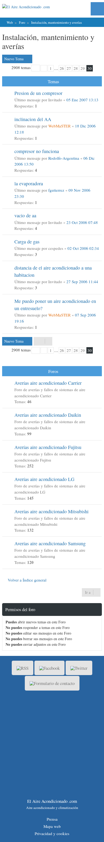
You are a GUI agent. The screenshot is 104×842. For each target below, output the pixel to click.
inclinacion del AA (32, 119)
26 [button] (62, 68)
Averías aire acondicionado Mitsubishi (51, 511)
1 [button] (51, 68)
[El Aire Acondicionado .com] (33, 7)
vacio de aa (25, 215)
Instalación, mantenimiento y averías (48, 41)
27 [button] (69, 68)
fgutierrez (56, 190)
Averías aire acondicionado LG (44, 479)
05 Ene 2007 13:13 (82, 99)
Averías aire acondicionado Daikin (47, 415)
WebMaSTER (59, 126)
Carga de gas (26, 241)
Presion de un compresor (38, 93)
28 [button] (76, 68)
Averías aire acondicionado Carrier (48, 383)
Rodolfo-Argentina (63, 158)
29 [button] (83, 68)
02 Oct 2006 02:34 (83, 248)
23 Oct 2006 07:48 (82, 222)
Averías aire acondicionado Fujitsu (47, 447)
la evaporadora (28, 183)
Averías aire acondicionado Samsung (50, 543)
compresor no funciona (36, 151)
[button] (35, 68)
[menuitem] (95, 8)
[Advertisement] (52, 745)
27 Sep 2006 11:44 (82, 281)
